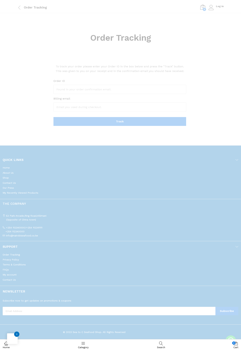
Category (83, 347)
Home (6, 347)
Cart (235, 345)
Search (161, 347)
